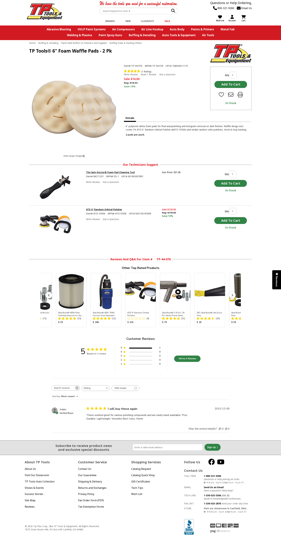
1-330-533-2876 (212, 503)
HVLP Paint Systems (92, 29)
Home (32, 42)
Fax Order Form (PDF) (91, 500)
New (128, 21)
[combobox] (96, 388)
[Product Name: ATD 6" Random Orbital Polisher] (140, 300)
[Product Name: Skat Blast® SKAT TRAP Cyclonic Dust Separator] (106, 300)
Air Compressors (123, 29)
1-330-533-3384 (212, 495)
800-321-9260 (225, 8)
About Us (30, 469)
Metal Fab (227, 29)
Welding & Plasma (79, 35)
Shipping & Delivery (90, 481)
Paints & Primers (202, 29)
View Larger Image (72, 155)
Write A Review (187, 358)
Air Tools (208, 35)
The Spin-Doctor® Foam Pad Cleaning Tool (110, 172)
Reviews (30, 506)
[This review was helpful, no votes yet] (220, 429)
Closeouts (147, 21)
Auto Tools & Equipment (179, 35)
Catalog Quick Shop (143, 475)
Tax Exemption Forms (91, 506)
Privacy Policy (86, 494)
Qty (227, 75)
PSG (220, 531)
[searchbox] (63, 387)
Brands (110, 21)
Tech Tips (137, 488)
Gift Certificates (140, 481)
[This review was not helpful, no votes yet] (226, 429)
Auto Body (177, 29)
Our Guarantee (87, 475)
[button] (49, 295)
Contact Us (84, 469)
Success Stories (34, 494)
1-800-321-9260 (212, 475)
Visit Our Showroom (37, 475)
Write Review (131, 74)
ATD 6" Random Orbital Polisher (104, 209)
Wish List (136, 494)
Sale (167, 21)
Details (130, 118)
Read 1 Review (148, 74)
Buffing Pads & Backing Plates (126, 42)
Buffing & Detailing (142, 35)
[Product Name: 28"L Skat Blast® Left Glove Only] (209, 300)
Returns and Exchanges (92, 488)
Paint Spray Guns (110, 35)
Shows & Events (34, 488)
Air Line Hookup (152, 29)
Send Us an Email (214, 487)
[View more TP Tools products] (231, 53)
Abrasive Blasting (59, 29)
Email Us (246, 8)
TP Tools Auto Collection (39, 481)
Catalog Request (141, 469)
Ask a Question (167, 74)
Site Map (30, 500)
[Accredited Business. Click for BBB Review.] (189, 526)
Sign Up (211, 447)
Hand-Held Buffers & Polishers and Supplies (84, 42)
